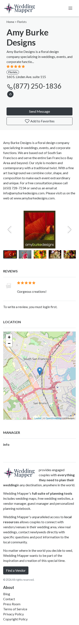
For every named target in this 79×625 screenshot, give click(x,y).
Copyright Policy (15, 619)
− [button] (9, 343)
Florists (22, 22)
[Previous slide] (10, 229)
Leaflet (37, 418)
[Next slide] (69, 229)
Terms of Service (15, 609)
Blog (6, 594)
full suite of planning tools (52, 493)
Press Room (11, 604)
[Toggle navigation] (70, 8)
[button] (10, 93)
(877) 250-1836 (37, 86)
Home (10, 22)
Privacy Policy (13, 614)
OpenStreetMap (54, 418)
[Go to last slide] (10, 254)
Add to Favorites (42, 121)
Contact (9, 599)
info (6, 444)
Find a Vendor (16, 570)
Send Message (39, 111)
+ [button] (9, 337)
